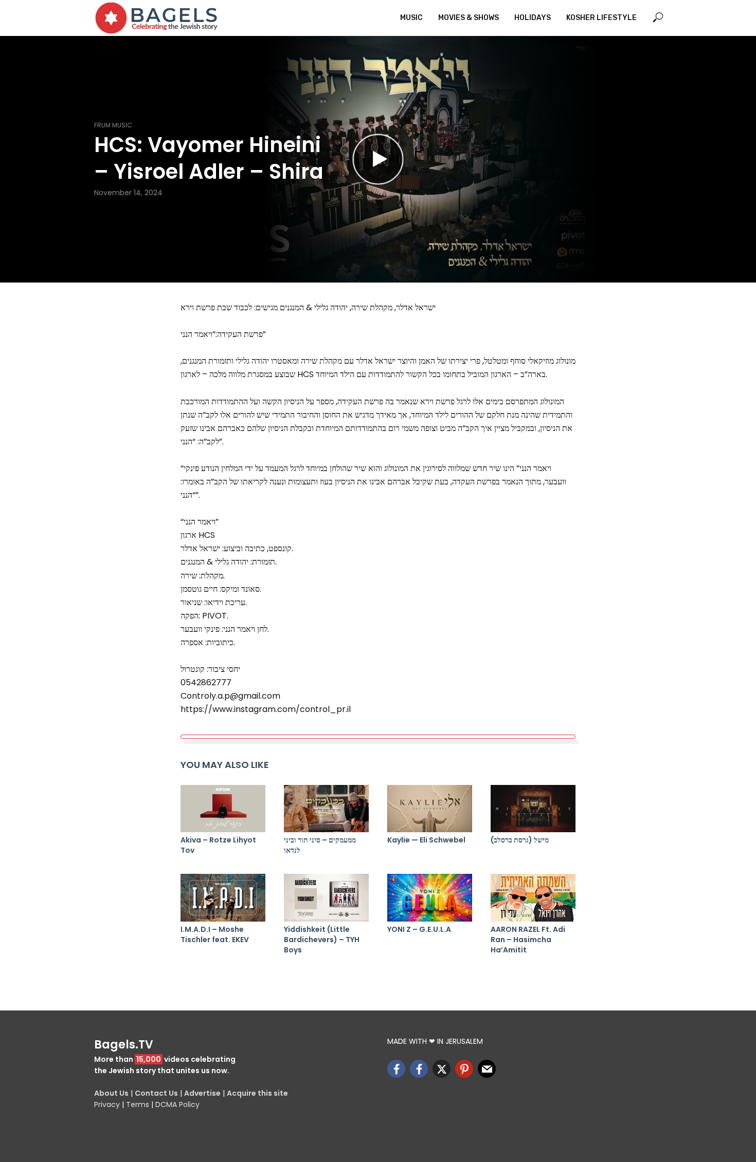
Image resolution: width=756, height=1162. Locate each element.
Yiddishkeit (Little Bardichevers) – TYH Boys (321, 939)
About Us (111, 1093)
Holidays (532, 17)
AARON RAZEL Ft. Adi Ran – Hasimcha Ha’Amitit (528, 939)
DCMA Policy (177, 1104)
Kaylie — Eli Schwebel (426, 840)
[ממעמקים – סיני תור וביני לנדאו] (326, 809)
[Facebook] (396, 1069)
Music (411, 17)
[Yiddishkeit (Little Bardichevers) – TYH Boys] (326, 898)
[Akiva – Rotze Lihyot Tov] (223, 809)
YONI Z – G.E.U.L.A (419, 929)
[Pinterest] (464, 1069)
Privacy (107, 1104)
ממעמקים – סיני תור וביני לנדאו (320, 845)
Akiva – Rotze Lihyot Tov (218, 845)
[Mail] (487, 1069)
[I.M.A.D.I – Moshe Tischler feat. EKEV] (223, 898)
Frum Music (113, 125)
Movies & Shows (468, 17)
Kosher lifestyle (601, 17)
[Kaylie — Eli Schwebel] (429, 809)
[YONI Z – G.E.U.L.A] (429, 898)
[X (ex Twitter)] (442, 1069)
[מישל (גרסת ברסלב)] (533, 809)
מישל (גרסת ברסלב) (520, 840)
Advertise (202, 1093)
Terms (137, 1104)
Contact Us (156, 1093)
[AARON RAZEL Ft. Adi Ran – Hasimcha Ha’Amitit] (533, 898)
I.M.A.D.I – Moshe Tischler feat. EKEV (215, 934)
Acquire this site (257, 1093)
